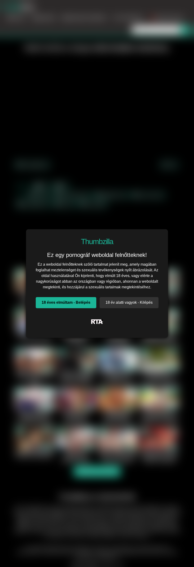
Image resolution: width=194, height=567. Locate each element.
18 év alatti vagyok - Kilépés (129, 302)
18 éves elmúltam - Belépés (66, 302)
